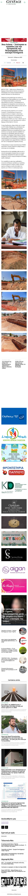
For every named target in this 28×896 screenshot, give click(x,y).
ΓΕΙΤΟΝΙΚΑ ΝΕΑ (14, 42)
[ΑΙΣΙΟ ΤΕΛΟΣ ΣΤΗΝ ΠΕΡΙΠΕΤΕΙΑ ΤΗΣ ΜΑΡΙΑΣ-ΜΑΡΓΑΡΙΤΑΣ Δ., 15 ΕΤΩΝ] (23, 641)
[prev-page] (22, 597)
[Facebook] (2, 827)
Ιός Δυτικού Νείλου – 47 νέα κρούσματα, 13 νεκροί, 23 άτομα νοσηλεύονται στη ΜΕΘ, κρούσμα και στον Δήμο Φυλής (9, 650)
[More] (23, 62)
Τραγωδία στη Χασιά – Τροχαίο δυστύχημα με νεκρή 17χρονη (8, 631)
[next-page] (24, 597)
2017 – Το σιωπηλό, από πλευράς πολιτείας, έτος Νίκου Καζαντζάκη (12, 863)
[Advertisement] (14, 18)
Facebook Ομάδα (4, 823)
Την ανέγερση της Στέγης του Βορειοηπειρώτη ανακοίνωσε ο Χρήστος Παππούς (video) (7, 365)
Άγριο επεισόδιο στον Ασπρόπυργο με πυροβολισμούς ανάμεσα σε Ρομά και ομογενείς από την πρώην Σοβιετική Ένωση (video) (13, 772)
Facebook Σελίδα (4, 822)
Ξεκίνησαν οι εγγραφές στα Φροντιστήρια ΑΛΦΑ (13, 867)
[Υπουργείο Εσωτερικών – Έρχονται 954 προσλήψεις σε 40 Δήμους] (23, 669)
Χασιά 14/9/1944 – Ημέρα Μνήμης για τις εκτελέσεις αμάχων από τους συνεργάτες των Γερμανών (13, 871)
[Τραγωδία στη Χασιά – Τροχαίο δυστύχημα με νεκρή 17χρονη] (23, 631)
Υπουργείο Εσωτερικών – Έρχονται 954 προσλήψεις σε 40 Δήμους (9, 669)
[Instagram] (6, 827)
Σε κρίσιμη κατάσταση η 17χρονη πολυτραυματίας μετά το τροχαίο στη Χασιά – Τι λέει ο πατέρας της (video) (14, 615)
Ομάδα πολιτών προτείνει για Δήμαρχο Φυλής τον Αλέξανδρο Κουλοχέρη (20, 364)
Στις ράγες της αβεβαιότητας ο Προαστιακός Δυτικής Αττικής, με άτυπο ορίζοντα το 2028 (12, 706)
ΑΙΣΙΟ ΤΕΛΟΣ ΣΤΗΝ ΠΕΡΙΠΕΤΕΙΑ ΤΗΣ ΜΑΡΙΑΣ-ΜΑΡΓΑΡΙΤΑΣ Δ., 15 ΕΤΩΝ (9, 641)
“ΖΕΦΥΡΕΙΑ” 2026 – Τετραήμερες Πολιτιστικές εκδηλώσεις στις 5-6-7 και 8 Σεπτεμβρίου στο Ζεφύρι (9, 660)
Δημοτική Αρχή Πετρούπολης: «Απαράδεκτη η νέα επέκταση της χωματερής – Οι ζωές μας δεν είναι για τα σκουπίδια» (13, 739)
